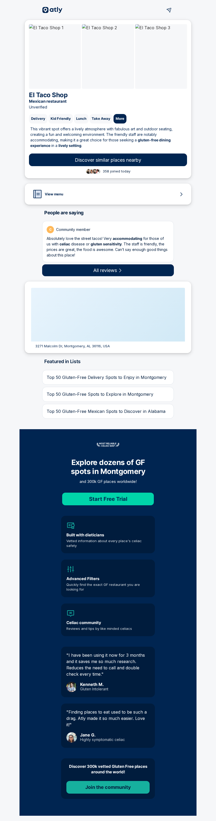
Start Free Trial (108, 499)
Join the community (108, 787)
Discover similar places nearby (108, 160)
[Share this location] (169, 10)
